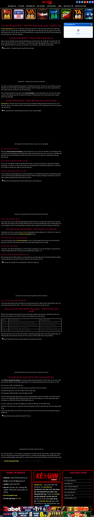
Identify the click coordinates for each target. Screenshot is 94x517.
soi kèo (56, 494)
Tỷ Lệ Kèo (21, 6)
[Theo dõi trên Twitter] (82, 2)
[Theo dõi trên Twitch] (93, 2)
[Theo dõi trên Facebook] (77, 2)
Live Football (51, 6)
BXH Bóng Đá (30, 6)
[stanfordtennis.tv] (47, 2)
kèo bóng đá (20, 240)
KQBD (60, 6)
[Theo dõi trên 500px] (90, 2)
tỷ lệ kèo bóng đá (24, 234)
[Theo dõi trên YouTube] (87, 2)
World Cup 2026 (80, 6)
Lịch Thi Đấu (41, 6)
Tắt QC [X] (47, 505)
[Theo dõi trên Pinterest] (85, 2)
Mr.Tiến (18, 498)
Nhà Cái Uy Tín (68, 6)
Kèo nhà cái (12, 6)
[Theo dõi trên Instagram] (79, 2)
